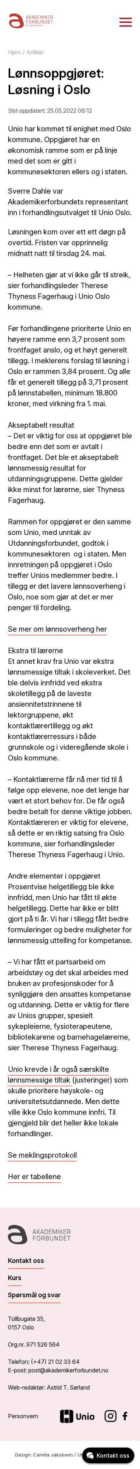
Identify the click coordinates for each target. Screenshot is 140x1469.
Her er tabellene (34, 1176)
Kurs (15, 1277)
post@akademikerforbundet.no (68, 1370)
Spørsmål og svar (34, 1295)
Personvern (23, 1416)
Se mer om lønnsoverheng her (57, 629)
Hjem (14, 52)
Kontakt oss (26, 1260)
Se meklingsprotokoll (42, 1155)
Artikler (35, 52)
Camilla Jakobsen (53, 1455)
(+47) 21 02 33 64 (55, 1361)
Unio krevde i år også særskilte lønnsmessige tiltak (58, 1074)
